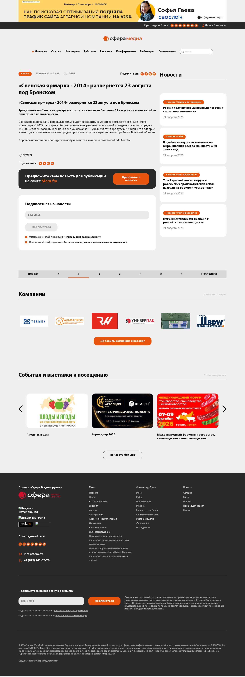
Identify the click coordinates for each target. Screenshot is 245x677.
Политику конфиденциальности (82, 237)
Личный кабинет (215, 25)
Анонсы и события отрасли (103, 519)
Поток (92, 497)
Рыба (139, 497)
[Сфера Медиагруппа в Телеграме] (184, 26)
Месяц (186, 510)
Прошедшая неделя (193, 506)
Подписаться (41, 227)
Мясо (139, 493)
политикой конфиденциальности (71, 610)
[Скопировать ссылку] (150, 74)
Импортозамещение (99, 532)
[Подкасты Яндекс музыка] (196, 26)
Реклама (106, 51)
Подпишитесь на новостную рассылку (45, 591)
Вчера (186, 497)
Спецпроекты (96, 514)
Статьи (56, 51)
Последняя (209, 273)
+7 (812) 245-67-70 (37, 560)
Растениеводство (145, 519)
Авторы (93, 510)
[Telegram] (146, 74)
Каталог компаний (98, 501)
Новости (41, 51)
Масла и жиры (143, 501)
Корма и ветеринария (147, 514)
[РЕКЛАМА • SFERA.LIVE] (122, 20)
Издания (93, 506)
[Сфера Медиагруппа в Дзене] (172, 26)
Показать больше (122, 455)
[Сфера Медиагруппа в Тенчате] (188, 26)
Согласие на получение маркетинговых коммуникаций (95, 242)
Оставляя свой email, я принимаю (65, 237)
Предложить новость (131, 179)
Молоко (140, 506)
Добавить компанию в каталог (122, 341)
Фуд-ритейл (142, 523)
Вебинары (147, 51)
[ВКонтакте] (142, 74)
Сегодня (187, 493)
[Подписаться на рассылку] (192, 26)
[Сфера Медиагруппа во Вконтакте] (176, 26)
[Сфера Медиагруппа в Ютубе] (180, 26)
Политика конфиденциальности (105, 536)
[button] (22, 409)
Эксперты (73, 51)
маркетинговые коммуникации (71, 615)
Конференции (126, 51)
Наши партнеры (215, 294)
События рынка (215, 375)
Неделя (187, 501)
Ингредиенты (143, 527)
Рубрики (90, 51)
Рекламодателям (97, 527)
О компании (167, 51)
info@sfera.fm (33, 554)
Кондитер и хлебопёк (147, 510)
